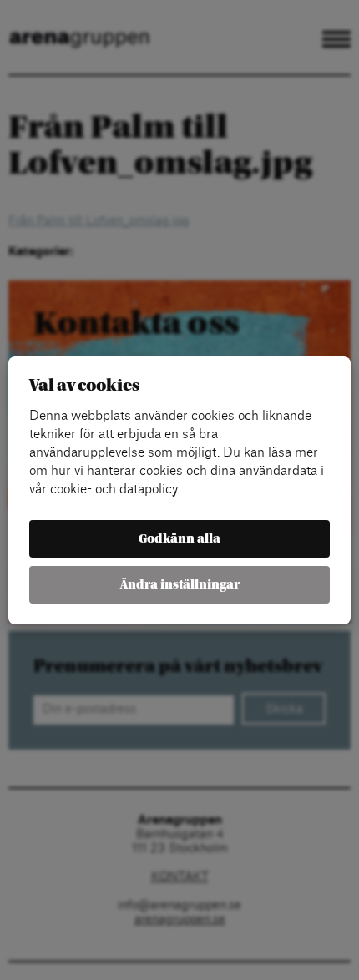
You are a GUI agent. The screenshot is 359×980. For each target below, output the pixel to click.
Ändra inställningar (180, 585)
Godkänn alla (179, 539)
